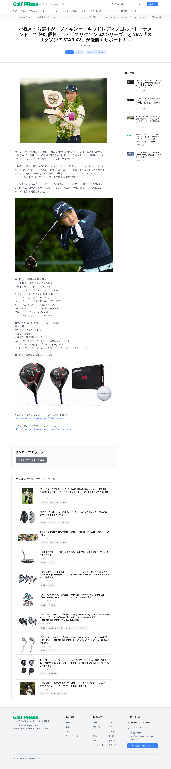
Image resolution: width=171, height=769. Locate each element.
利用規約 (68, 731)
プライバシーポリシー (74, 736)
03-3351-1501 (136, 728)
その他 (133, 11)
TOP (15, 11)
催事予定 (123, 11)
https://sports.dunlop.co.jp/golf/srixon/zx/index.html (43, 429)
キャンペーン (110, 11)
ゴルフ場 (64, 11)
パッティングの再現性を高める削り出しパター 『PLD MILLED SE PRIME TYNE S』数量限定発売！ (148, 102)
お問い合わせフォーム (144, 745)
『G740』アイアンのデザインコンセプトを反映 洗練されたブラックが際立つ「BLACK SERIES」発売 (148, 83)
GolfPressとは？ (118, 4)
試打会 (84, 11)
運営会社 (68, 727)
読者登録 (152, 4)
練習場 (75, 11)
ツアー (43, 11)
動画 (95, 736)
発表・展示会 (96, 11)
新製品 (23, 11)
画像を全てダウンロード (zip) (31, 460)
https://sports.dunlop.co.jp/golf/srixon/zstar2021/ (41, 418)
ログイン (140, 4)
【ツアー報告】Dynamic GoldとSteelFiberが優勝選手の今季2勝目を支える (148, 154)
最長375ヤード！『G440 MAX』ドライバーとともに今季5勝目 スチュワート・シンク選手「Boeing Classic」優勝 (148, 137)
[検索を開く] (130, 4)
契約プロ (33, 11)
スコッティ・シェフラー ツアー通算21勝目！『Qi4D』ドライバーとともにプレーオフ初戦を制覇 (148, 119)
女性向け (112, 736)
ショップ (53, 11)
